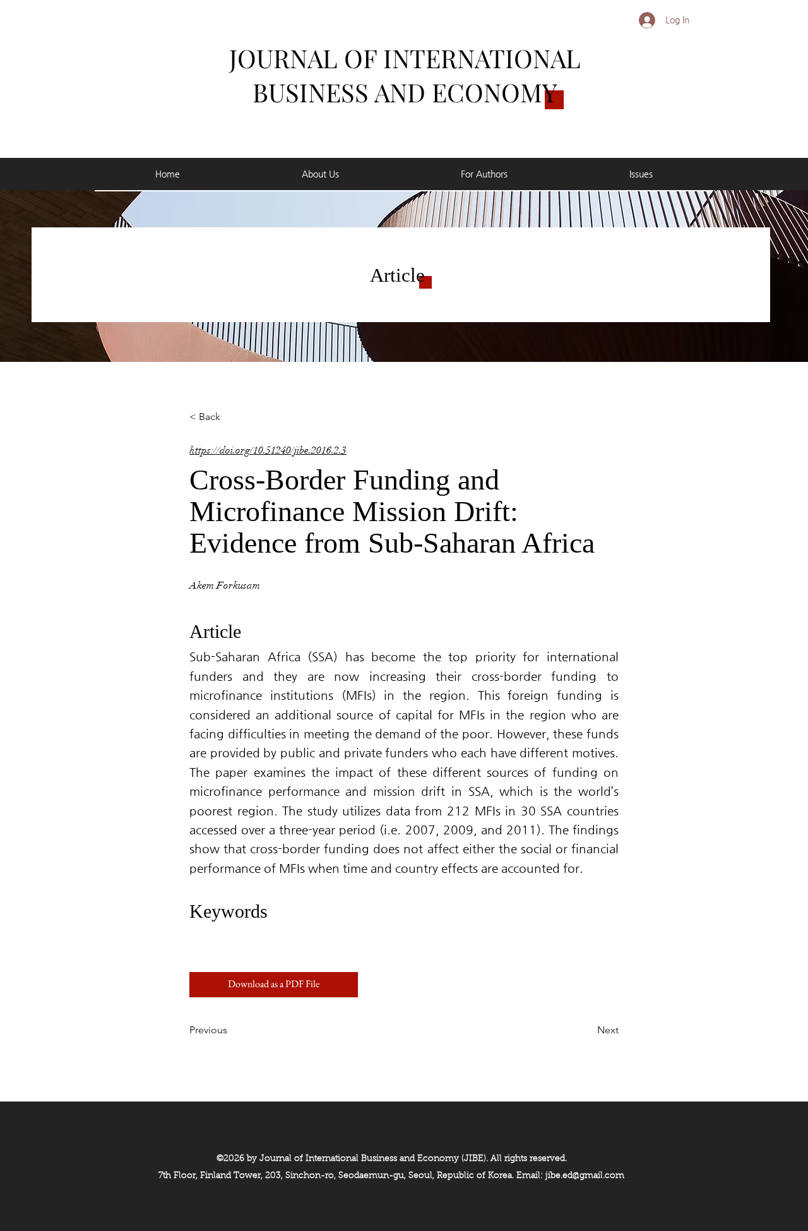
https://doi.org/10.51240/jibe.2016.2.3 (268, 450)
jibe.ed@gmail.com (584, 1176)
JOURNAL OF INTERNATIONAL (405, 58)
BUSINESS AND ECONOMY (404, 92)
